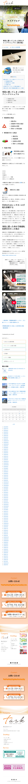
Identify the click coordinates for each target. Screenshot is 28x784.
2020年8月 (6, 544)
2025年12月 (6, 440)
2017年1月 (6, 561)
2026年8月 (6, 427)
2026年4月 (6, 433)
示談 (21, 182)
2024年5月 (6, 473)
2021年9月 (6, 526)
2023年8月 (6, 489)
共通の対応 (7, 84)
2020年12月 (6, 537)
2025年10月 (6, 444)
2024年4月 (6, 475)
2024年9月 (6, 466)
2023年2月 (6, 499)
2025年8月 (6, 447)
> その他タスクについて (8, 742)
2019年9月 (6, 552)
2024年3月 (6, 477)
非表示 (14, 76)
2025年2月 (6, 458)
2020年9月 (6, 542)
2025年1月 (6, 459)
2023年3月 (6, 497)
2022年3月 (6, 518)
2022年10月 (6, 506)
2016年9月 (6, 564)
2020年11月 (6, 539)
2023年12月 (6, 482)
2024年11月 (6, 463)
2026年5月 (6, 432)
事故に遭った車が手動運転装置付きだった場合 (13, 88)
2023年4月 (6, 496)
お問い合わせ (17, 8)
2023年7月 (6, 490)
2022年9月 (6, 508)
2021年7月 (6, 528)
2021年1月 (6, 535)
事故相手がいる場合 (9, 83)
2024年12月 (6, 461)
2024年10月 (6, 464)
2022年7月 (6, 511)
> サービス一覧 (13, 639)
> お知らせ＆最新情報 (8, 341)
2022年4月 (6, 516)
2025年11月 (6, 442)
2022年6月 (6, 513)
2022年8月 (6, 509)
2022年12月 (6, 502)
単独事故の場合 (8, 81)
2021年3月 (6, 532)
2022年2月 (6, 520)
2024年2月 (6, 478)
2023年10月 (6, 485)
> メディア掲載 (7, 357)
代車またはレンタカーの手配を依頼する (12, 86)
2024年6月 (6, 471)
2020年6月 (6, 545)
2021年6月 (6, 530)
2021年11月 (6, 525)
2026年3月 (6, 435)
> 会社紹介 (12, 644)
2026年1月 (6, 439)
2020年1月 (6, 549)
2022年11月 (6, 504)
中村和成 (6, 47)
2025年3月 (6, 456)
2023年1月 (6, 501)
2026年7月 (6, 428)
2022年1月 (6, 521)
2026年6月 (6, 430)
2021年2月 (6, 533)
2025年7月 (6, 449)
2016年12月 (6, 563)
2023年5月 (6, 494)
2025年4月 (6, 454)
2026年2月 (6, 437)
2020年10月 (6, 540)
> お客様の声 (6, 349)
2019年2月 (6, 559)
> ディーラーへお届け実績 (9, 345)
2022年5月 (6, 514)
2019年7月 (6, 554)
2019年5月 (6, 556)
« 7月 (14, 424)
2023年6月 (6, 492)
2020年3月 (6, 547)
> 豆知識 (5, 353)
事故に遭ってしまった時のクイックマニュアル (13, 79)
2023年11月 (6, 483)
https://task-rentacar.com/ (9, 255)
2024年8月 (6, 468)
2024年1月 (6, 480)
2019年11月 (6, 551)
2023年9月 (6, 487)
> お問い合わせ (13, 648)
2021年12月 (6, 523)
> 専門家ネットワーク (8, 361)
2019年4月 (6, 558)
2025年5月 (6, 452)
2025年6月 (6, 451)
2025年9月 (6, 446)
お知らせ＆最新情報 (15, 47)
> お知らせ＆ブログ (7, 739)
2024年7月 (6, 470)
